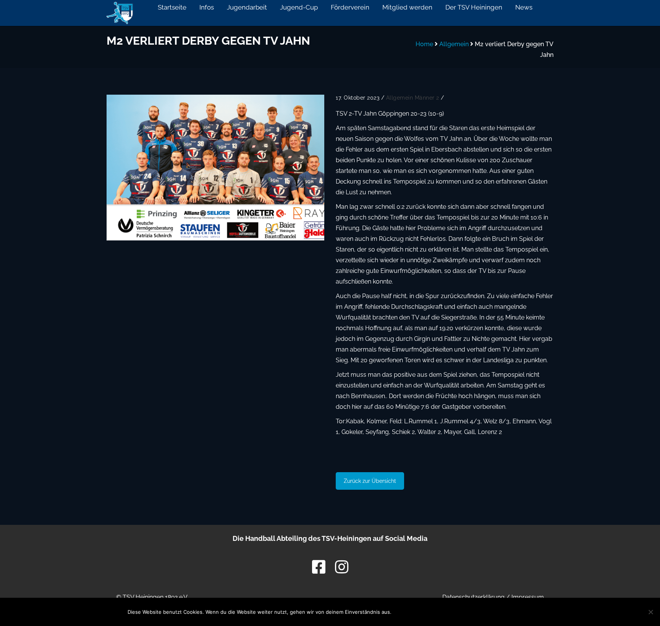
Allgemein (454, 44)
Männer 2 (427, 98)
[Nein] (650, 612)
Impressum (527, 597)
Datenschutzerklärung (473, 597)
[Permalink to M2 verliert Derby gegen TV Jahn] (215, 167)
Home (424, 44)
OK (412, 612)
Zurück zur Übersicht (370, 481)
